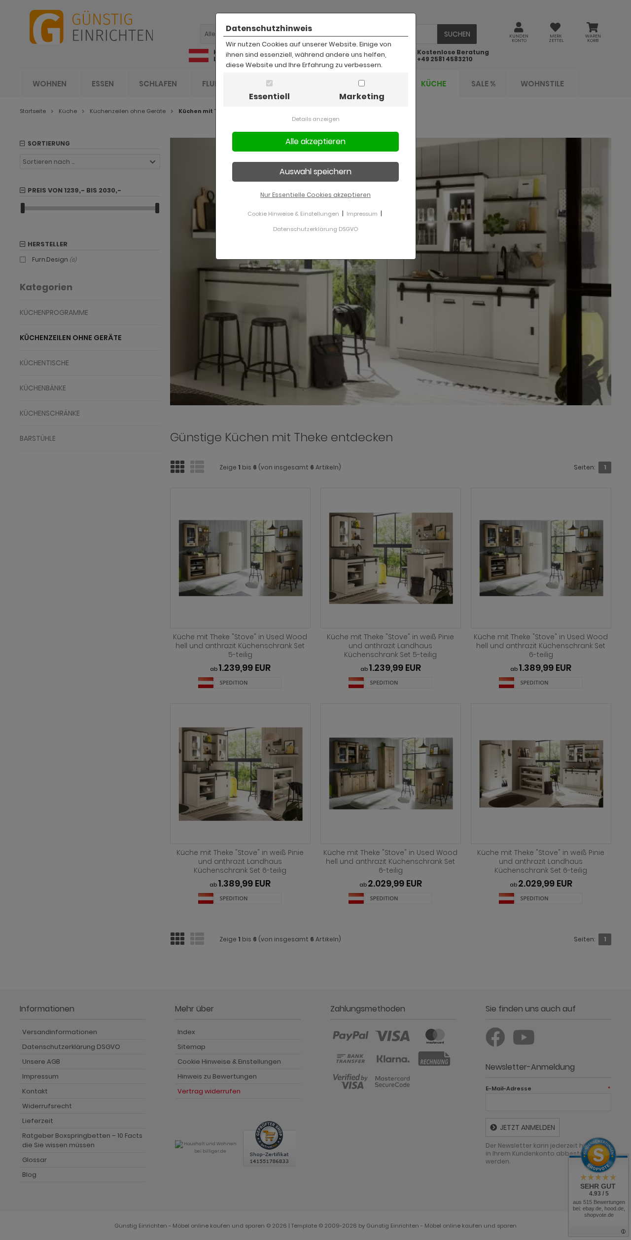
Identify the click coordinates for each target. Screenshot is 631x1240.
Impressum (362, 214)
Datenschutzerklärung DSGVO (315, 229)
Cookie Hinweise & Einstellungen (293, 214)
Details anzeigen (316, 119)
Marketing (362, 96)
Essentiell (269, 96)
